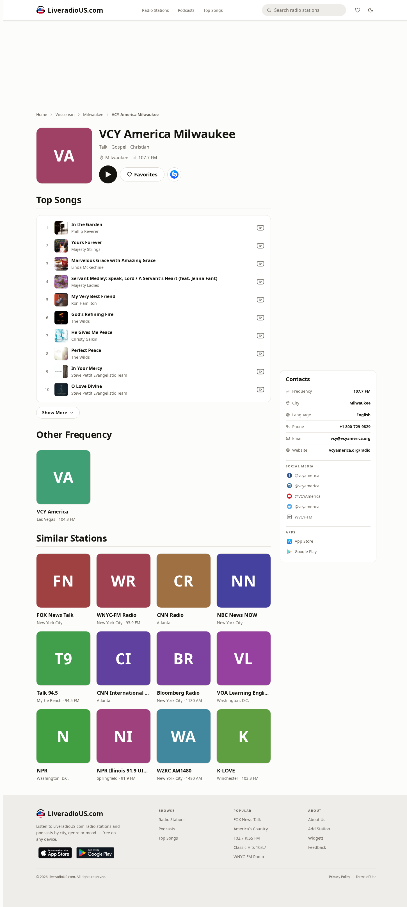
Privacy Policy (339, 876)
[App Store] (55, 852)
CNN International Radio (123, 692)
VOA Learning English (243, 692)
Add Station (319, 828)
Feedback (317, 847)
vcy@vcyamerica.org (351, 438)
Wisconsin (65, 114)
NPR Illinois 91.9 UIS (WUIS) (123, 770)
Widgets (316, 838)
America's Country (251, 828)
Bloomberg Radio (178, 692)
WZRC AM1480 (174, 770)
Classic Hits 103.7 (250, 847)
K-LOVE (226, 770)
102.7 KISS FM (247, 838)
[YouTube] (260, 227)
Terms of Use (366, 876)
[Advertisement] (206, 66)
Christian (139, 147)
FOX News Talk (55, 615)
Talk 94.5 (47, 692)
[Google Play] (95, 852)
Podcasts (186, 10)
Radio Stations (155, 10)
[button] (63, 477)
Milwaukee (93, 114)
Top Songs (213, 10)
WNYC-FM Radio (116, 615)
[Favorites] (357, 10)
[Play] (108, 174)
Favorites (145, 174)
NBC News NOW (237, 615)
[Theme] (370, 10)
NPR (42, 770)
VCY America (52, 511)
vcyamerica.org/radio (350, 450)
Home (41, 114)
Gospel (118, 147)
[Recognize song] (174, 174)
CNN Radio (170, 615)
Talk (103, 147)
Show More (54, 413)
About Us (316, 819)
